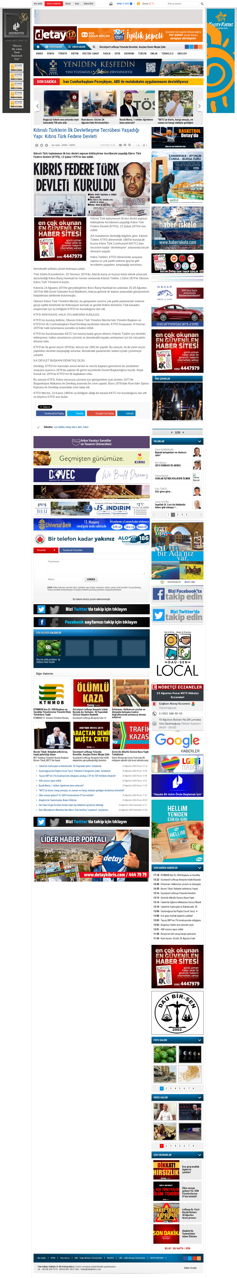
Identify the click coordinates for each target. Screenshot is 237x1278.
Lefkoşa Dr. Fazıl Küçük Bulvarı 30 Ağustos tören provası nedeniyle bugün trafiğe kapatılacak (190, 1213)
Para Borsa (65, 1258)
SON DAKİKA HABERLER (165, 867)
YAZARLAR (159, 441)
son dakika (59, 427)
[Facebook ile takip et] (187, 47)
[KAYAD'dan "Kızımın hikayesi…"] (165, 1132)
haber (86, 427)
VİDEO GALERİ (161, 1097)
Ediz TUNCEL (163, 490)
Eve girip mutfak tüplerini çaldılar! (173, 915)
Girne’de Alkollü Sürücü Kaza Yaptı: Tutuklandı (174, 899)
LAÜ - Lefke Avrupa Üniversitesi (132, 1258)
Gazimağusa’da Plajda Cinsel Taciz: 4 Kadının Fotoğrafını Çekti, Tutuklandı (75, 771)
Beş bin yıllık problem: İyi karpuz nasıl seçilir (48, 660)
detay (68, 427)
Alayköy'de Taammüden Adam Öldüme (58, 800)
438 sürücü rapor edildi (50, 780)
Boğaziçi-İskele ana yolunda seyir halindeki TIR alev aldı (61, 121)
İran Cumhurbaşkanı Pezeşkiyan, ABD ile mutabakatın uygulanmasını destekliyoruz (125, 81)
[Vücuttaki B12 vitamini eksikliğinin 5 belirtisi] (190, 1074)
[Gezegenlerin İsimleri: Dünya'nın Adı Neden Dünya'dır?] (190, 1054)
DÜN (188, 1248)
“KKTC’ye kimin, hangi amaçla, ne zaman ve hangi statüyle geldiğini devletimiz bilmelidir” (175, 121)
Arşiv (77, 3)
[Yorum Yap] (120, 145)
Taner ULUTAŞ (170, 504)
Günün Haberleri (54, 3)
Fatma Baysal (172, 477)
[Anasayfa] (38, 47)
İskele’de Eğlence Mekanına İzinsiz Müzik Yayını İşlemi (128, 47)
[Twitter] (41, 145)
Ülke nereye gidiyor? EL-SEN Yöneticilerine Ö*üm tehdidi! (66, 795)
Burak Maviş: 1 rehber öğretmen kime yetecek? (136, 121)
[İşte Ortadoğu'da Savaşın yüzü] (165, 1074)
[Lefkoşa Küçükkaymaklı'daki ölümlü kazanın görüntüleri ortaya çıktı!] (190, 1132)
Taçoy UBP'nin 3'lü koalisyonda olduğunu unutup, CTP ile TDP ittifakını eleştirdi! (77, 775)
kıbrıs (74, 427)
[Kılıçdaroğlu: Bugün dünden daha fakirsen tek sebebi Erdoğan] (165, 1112)
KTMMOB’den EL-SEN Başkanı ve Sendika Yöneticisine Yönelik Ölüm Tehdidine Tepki (176, 877)
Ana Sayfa (38, 3)
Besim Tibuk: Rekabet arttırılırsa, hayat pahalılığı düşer (175, 890)
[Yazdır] (129, 145)
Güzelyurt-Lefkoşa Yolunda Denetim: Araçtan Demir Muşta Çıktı (174, 895)
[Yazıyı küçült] (137, 145)
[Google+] (46, 145)
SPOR (53, 1258)
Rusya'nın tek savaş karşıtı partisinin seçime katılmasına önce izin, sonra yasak (174, 936)
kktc (80, 427)
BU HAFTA (178, 1248)
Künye (67, 3)
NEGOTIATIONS (156, 1258)
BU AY (168, 1248)
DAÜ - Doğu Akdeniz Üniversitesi (88, 1258)
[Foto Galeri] (54, 47)
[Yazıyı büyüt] (145, 145)
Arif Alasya (168, 464)
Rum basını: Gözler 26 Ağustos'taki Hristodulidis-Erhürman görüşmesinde (95, 121)
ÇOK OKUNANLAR (162, 1155)
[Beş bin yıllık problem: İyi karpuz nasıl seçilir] (165, 1054)
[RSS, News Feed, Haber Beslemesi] (200, 47)
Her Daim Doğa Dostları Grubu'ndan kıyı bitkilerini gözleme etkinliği (71, 805)
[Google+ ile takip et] (196, 47)
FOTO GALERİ (160, 1040)
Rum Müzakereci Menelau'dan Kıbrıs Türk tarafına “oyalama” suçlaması (73, 810)
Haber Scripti (190, 1268)
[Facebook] (36, 145)
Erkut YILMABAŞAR (171, 452)
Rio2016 (110, 1258)
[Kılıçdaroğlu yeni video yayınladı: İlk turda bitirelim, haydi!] (190, 1112)
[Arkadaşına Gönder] (125, 145)
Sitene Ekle (88, 3)
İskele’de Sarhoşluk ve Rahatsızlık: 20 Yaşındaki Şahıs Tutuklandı (70, 766)
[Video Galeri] (77, 47)
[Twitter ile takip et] (191, 47)
